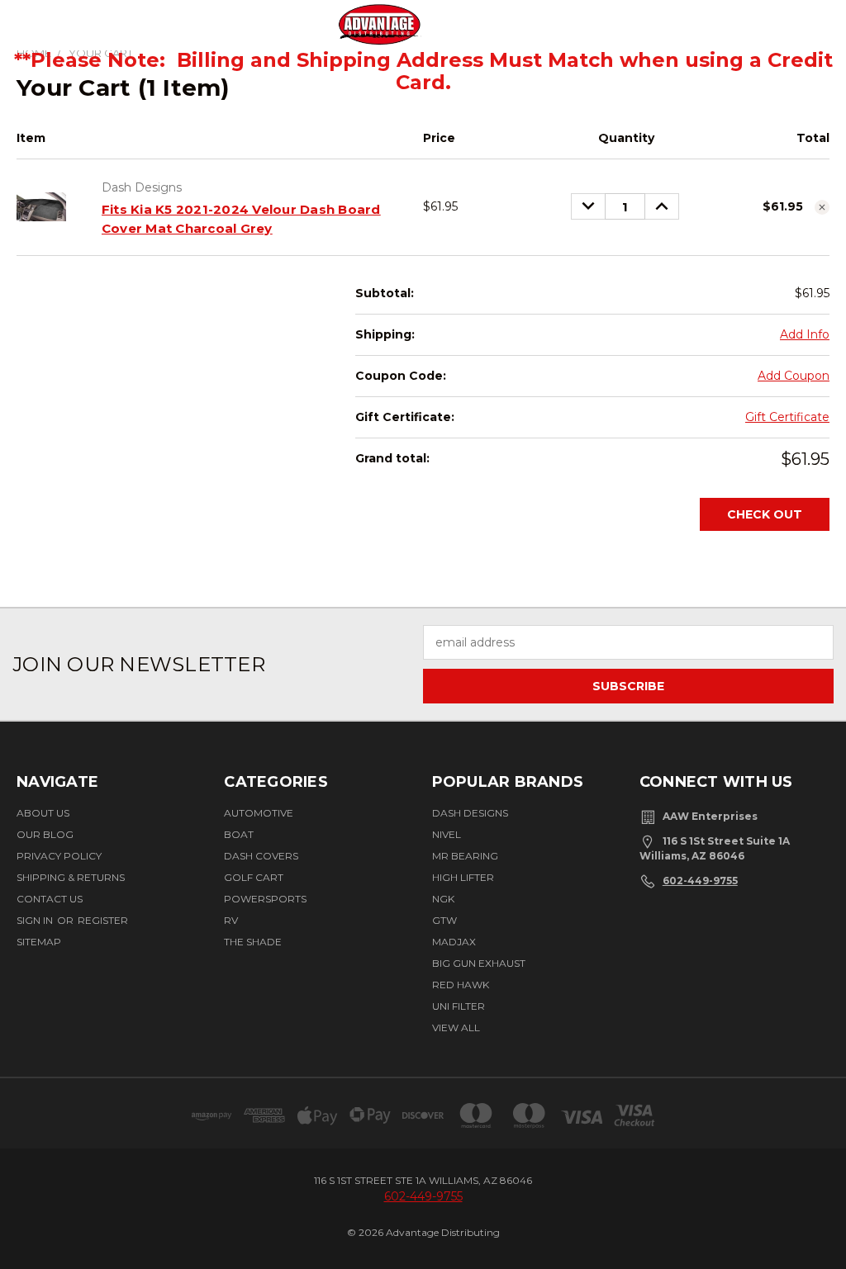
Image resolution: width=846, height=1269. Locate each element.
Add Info (804, 334)
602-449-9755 (700, 880)
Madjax (454, 941)
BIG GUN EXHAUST (478, 963)
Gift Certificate (787, 417)
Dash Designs (470, 813)
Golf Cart (253, 877)
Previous (815, 1205)
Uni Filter (458, 1006)
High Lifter (463, 877)
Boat (239, 834)
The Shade (253, 941)
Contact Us (50, 899)
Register (103, 920)
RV (231, 920)
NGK (443, 899)
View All (456, 1027)
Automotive (258, 813)
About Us (43, 813)
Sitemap (39, 941)
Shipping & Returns (71, 877)
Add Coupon (793, 375)
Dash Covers (261, 856)
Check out (764, 514)
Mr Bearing (465, 856)
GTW (444, 920)
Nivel (446, 834)
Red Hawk (460, 984)
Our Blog (45, 834)
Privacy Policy (59, 856)
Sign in (36, 920)
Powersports (265, 899)
